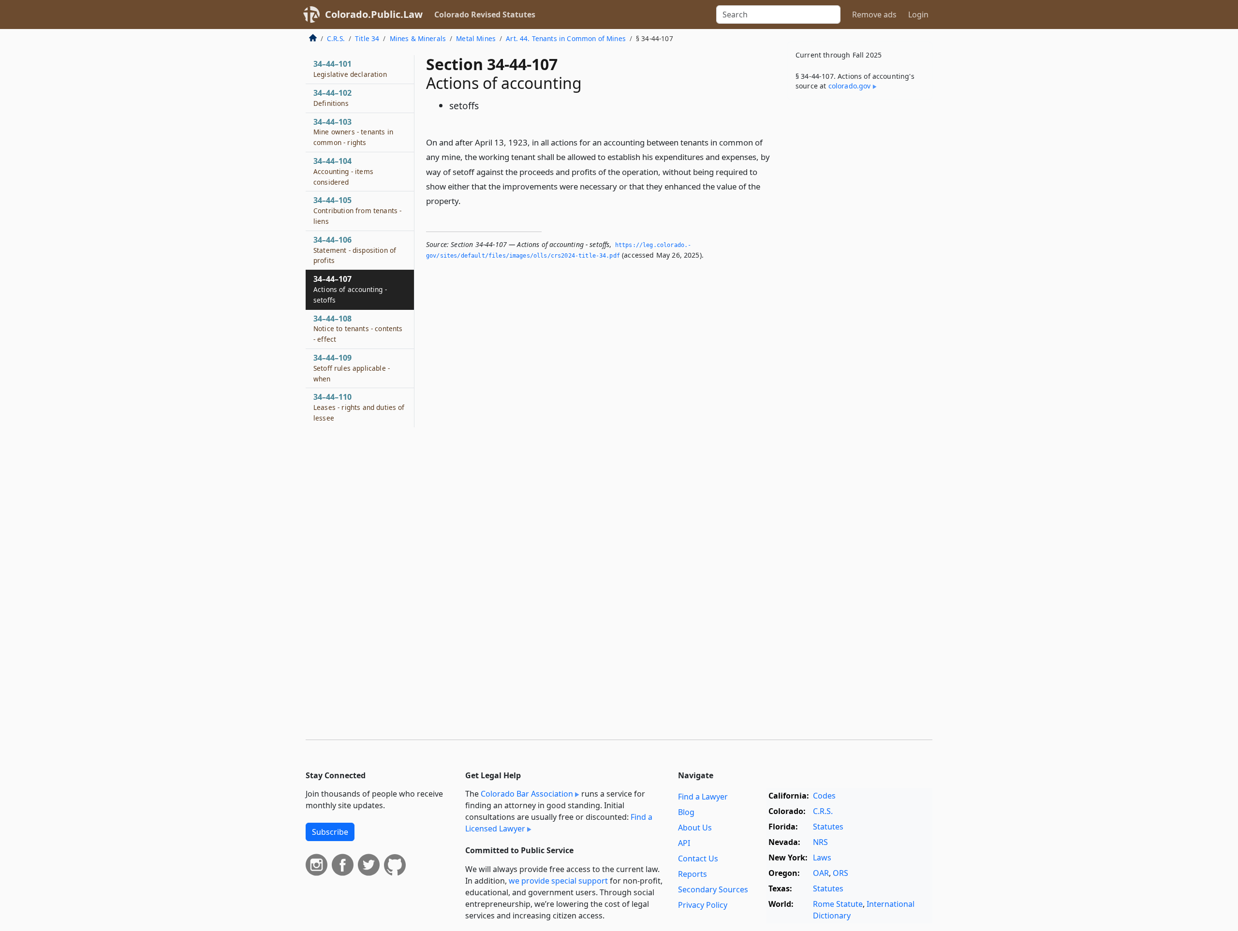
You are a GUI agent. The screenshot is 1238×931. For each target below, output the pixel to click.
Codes (824, 795)
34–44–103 (353, 131)
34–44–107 (350, 289)
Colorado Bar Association (527, 793)
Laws (822, 857)
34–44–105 (357, 210)
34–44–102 (332, 97)
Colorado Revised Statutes (484, 14)
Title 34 (367, 38)
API (684, 843)
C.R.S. (336, 38)
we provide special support (558, 880)
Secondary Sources (713, 889)
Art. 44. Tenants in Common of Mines (566, 38)
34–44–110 (359, 407)
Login (918, 14)
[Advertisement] (859, 258)
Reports (692, 874)
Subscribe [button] (330, 832)
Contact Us (698, 858)
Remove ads (874, 14)
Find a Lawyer (703, 796)
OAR (821, 873)
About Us (695, 827)
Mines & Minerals (418, 38)
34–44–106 (354, 249)
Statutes (828, 826)
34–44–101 (350, 68)
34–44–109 (351, 367)
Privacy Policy (702, 905)
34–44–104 (343, 171)
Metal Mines (476, 38)
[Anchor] (466, 200)
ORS (840, 873)
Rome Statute (838, 904)
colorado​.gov (849, 85)
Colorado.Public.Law (374, 14)
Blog (686, 812)
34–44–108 (357, 328)
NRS (820, 842)
